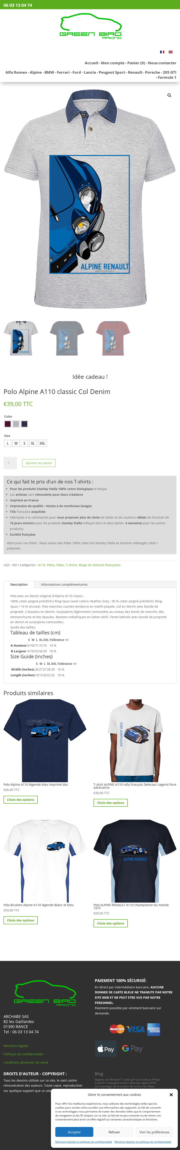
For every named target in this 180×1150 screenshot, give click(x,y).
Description (19, 584)
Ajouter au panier (39, 463)
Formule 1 (167, 77)
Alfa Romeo (16, 72)
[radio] (7, 424)
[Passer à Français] (162, 52)
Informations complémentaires (64, 584)
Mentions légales (16, 1046)
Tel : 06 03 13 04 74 (21, 1031)
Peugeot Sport (112, 72)
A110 (41, 565)
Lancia (90, 72)
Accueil (91, 62)
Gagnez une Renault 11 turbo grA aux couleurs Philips (127, 1079)
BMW (49, 72)
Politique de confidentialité (23, 1054)
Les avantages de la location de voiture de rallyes (125, 1086)
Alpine (36, 72)
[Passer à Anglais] (170, 52)
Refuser (114, 1132)
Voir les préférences (154, 1132)
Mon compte (112, 62)
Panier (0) (136, 62)
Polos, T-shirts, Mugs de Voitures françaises (88, 565)
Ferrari (63, 72)
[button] (171, 1095)
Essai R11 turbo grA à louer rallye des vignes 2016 (125, 1083)
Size (7, 436)
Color (8, 416)
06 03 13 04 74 (18, 5)
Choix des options (20, 800)
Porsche (152, 72)
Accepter (74, 1132)
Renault (135, 72)
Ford (76, 72)
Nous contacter (162, 62)
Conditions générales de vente (26, 1062)
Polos (51, 565)
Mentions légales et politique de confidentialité (83, 1142)
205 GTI (169, 72)
